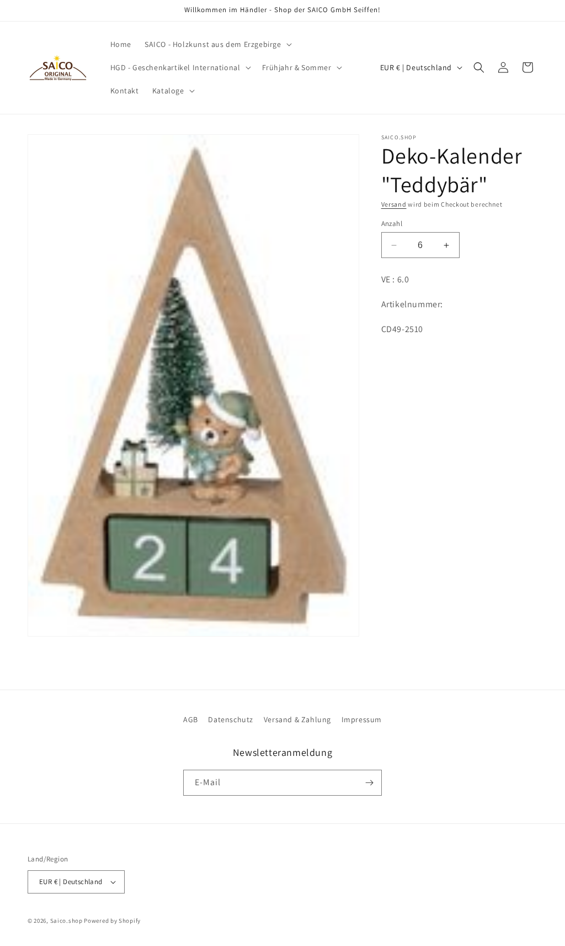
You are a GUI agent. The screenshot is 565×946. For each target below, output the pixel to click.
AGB (190, 719)
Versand (394, 204)
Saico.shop (66, 920)
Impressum (362, 719)
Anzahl (391, 223)
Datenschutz (230, 719)
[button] (217, 44)
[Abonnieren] (369, 783)
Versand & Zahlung (297, 719)
